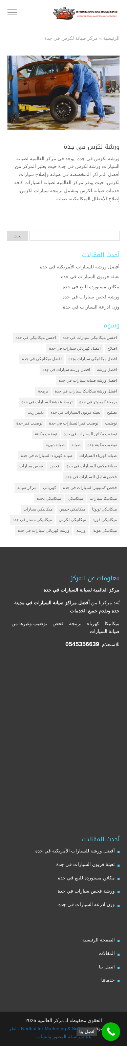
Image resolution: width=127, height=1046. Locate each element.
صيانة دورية (55, 444)
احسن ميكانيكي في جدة (36, 337)
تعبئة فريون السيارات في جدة (90, 276)
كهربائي (49, 487)
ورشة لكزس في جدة (91, 146)
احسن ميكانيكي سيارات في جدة (90, 337)
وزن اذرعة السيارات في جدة (91, 307)
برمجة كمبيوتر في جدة (98, 402)
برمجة (43, 391)
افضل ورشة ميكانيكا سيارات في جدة (86, 391)
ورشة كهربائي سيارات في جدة (43, 530)
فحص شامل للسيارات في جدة (91, 476)
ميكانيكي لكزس (72, 519)
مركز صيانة (26, 487)
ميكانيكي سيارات (37, 509)
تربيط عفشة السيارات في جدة (46, 402)
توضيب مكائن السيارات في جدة (90, 434)
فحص (55, 466)
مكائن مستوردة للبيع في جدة (91, 286)
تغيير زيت (35, 412)
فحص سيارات (31, 466)
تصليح (112, 412)
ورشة (81, 530)
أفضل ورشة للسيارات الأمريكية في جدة (80, 266)
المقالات (107, 953)
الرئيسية (111, 38)
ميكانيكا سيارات (103, 498)
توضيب (111, 423)
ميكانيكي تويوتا (104, 509)
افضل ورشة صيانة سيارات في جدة (88, 380)
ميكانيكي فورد (105, 519)
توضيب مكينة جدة (102, 444)
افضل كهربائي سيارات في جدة (75, 348)
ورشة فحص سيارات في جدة (91, 296)
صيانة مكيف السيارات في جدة (91, 466)
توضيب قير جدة (29, 423)
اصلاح (112, 348)
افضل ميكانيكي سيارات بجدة (92, 358)
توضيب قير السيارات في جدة (73, 423)
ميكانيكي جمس (72, 509)
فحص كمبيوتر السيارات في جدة (90, 487)
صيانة (76, 444)
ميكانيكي (75, 498)
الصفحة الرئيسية (98, 939)
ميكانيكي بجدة (49, 498)
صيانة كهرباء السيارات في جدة (46, 455)
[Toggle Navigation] (12, 13)
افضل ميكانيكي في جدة (42, 358)
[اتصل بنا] (111, 1031)
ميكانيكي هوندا (104, 530)
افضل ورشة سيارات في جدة (66, 369)
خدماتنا (108, 980)
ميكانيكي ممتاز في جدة (32, 519)
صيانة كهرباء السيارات (98, 455)
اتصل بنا (107, 966)
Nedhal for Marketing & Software (55, 1028)
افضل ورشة (107, 369)
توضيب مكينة (46, 434)
